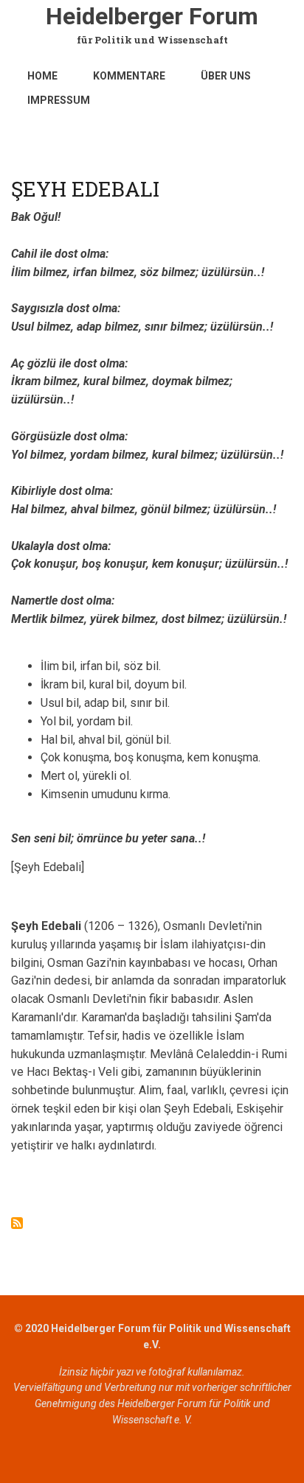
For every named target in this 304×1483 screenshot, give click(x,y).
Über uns (226, 76)
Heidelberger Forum (152, 16)
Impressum (58, 100)
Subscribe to (17, 1223)
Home (42, 76)
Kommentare (129, 76)
